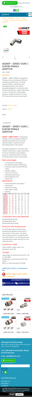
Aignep (15, 105)
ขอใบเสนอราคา (5, 381)
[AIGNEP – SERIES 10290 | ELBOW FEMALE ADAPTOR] (16, 39)
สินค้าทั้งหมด (5, 383)
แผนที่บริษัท (4, 386)
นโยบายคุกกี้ (21, 391)
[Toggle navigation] (30, 14)
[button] (26, 14)
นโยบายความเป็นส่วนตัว (11, 391)
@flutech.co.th (9, 283)
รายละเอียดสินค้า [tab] (7, 123)
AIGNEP (9, 109)
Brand (10, 105)
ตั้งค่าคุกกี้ (12, 394)
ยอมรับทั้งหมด (19, 394)
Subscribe (4, 369)
